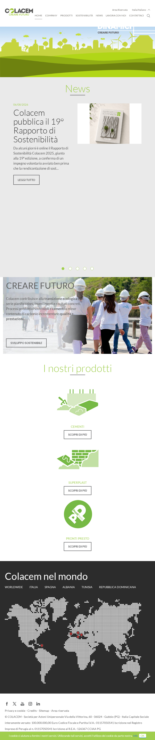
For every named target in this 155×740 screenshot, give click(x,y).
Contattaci (136, 15)
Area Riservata (120, 9)
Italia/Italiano (139, 9)
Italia (33, 587)
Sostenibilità (84, 15)
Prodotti (66, 15)
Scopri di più (77, 434)
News (99, 15)
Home (38, 15)
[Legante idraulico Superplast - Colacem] (77, 458)
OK (143, 735)
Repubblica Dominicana (117, 587)
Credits (32, 710)
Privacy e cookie (15, 710)
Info (135, 735)
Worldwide (14, 587)
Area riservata (60, 710)
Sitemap (44, 710)
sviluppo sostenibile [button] (26, 343)
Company (51, 15)
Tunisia (87, 587)
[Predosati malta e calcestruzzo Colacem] (77, 514)
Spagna (50, 587)
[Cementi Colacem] (77, 402)
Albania (69, 587)
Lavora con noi (116, 15)
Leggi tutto (26, 180)
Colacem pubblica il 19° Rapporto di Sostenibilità (38, 125)
